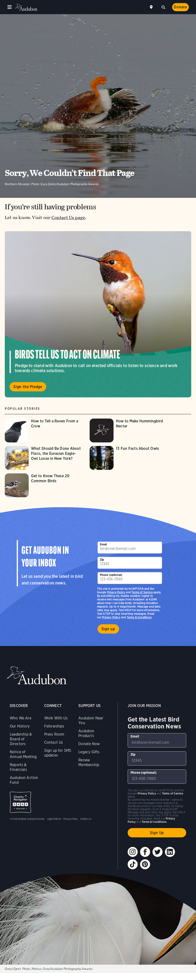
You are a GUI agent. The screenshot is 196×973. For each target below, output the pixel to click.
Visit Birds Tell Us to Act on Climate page (98, 314)
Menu (9, 7)
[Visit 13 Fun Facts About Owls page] (130, 458)
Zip (102, 559)
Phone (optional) (111, 575)
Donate (180, 7)
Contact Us (53, 742)
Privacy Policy (111, 617)
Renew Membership (88, 762)
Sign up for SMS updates (57, 753)
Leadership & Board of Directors (21, 739)
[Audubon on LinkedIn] (170, 852)
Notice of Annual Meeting (23, 754)
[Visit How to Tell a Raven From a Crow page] (45, 430)
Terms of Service (142, 592)
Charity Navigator (20, 802)
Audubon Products (86, 733)
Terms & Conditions (139, 617)
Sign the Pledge (27, 386)
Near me (151, 7)
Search (163, 7)
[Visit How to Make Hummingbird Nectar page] (130, 430)
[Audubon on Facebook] (145, 852)
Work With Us (56, 718)
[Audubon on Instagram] (133, 852)
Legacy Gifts (88, 752)
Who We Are (20, 718)
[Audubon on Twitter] (157, 852)
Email (103, 544)
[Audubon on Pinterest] (145, 864)
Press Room (54, 734)
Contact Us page (68, 217)
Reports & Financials (18, 767)
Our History (20, 726)
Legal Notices (54, 818)
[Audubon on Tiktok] (133, 864)
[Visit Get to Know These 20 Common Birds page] (45, 485)
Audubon (26, 7)
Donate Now (89, 744)
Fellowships (54, 726)
